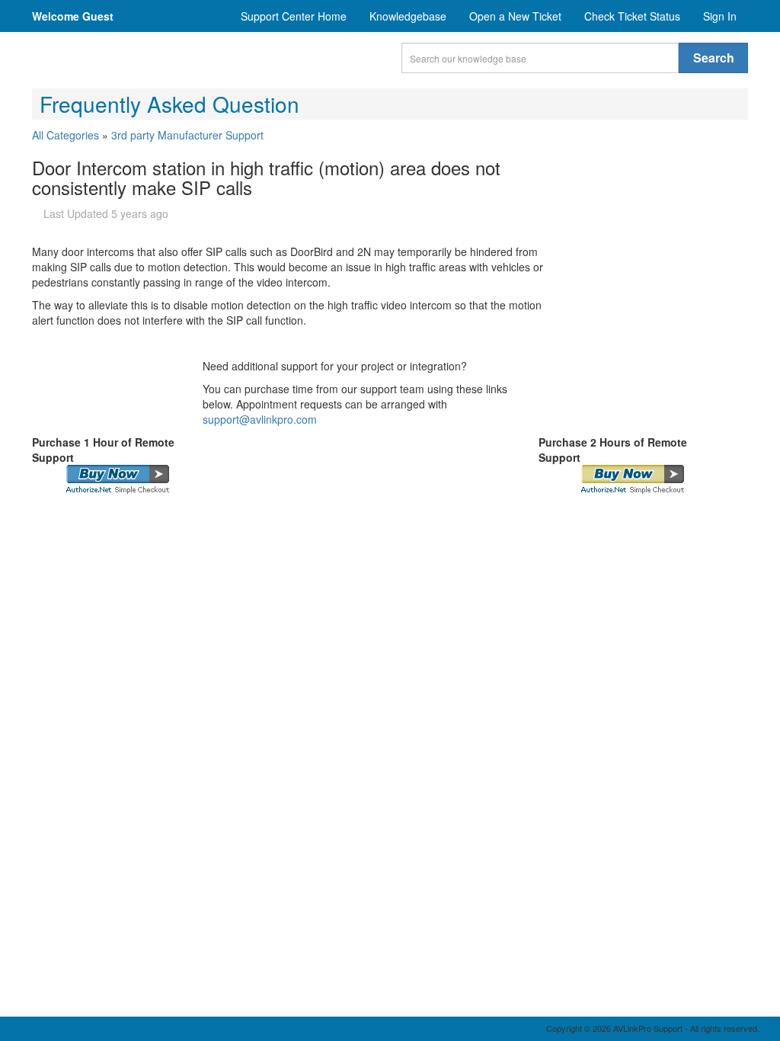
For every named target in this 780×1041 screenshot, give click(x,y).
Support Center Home (294, 16)
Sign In (720, 16)
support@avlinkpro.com (260, 419)
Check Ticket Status (632, 16)
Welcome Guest (72, 16)
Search (713, 57)
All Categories (65, 135)
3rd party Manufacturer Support (187, 135)
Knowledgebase (407, 16)
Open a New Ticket (515, 16)
